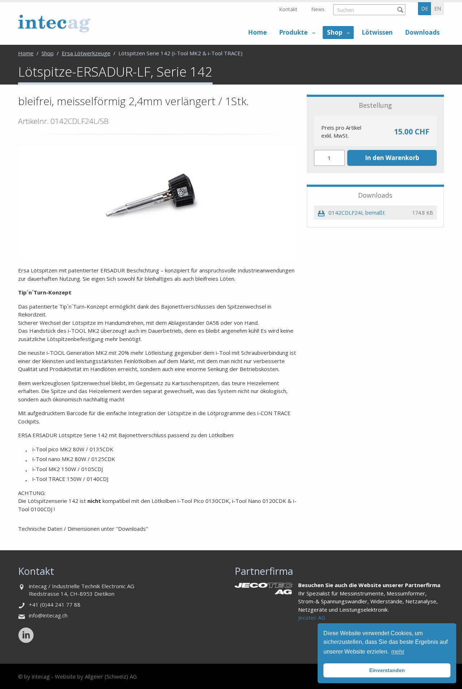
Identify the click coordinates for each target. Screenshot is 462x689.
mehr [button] (397, 652)
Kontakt (288, 9)
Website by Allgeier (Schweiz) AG (96, 676)
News (317, 9)
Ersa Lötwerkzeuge (86, 53)
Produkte (293, 32)
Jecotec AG (311, 617)
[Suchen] (400, 9)
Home (257, 32)
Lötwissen (377, 32)
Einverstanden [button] (387, 670)
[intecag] (54, 23)
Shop (334, 32)
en (437, 8)
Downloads (422, 32)
